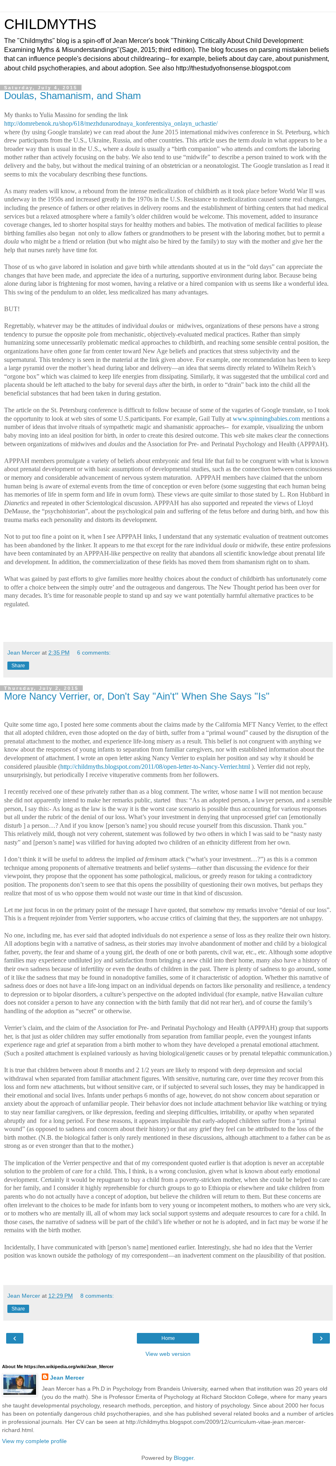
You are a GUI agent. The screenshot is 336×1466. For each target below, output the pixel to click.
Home (168, 1338)
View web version (168, 1354)
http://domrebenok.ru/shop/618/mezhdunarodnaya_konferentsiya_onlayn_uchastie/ (111, 123)
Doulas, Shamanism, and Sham (72, 95)
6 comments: (94, 652)
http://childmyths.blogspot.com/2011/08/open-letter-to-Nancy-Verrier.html (155, 766)
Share (18, 666)
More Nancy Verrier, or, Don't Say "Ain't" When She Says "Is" (137, 696)
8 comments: (97, 1295)
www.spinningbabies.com (266, 418)
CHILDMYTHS (50, 24)
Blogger (183, 1458)
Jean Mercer (67, 1377)
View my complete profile (34, 1441)
